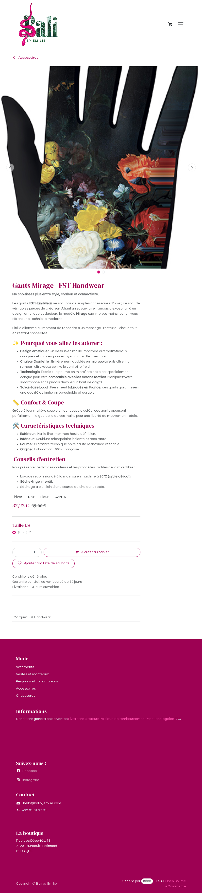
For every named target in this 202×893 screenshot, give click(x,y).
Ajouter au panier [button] (95, 552)
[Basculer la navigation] (180, 24)
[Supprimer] (18, 552)
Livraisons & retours (83, 719)
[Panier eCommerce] (170, 24)
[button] (10, 167)
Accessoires (28, 57)
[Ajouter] (36, 552)
